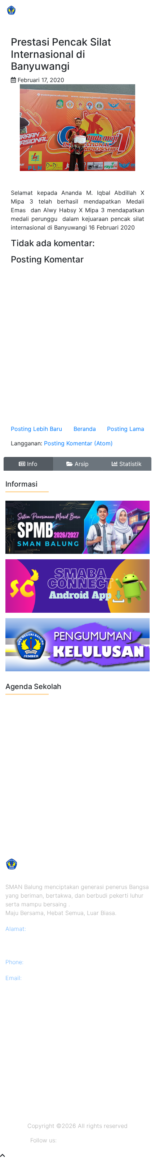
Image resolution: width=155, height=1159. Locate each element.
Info (31, 463)
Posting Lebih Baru (36, 428)
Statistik (130, 463)
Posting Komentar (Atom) (78, 443)
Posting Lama (125, 428)
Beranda (85, 428)
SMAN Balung (41, 10)
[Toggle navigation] (139, 10)
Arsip (81, 463)
